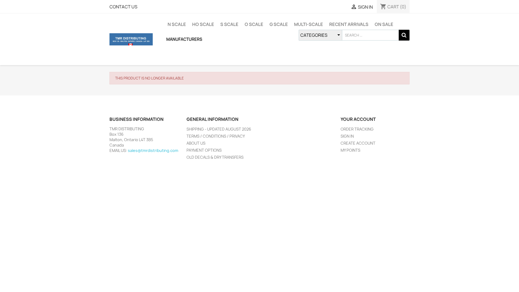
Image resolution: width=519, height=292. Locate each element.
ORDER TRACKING (357, 129)
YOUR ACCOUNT (358, 119)
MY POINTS (350, 150)
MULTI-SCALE (308, 24)
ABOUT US (196, 143)
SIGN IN (347, 136)
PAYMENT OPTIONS (204, 150)
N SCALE (177, 24)
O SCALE (254, 24)
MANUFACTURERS (184, 39)
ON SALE (384, 24)
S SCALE (229, 24)
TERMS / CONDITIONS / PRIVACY (216, 136)
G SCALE (279, 24)
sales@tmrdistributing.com (153, 150)
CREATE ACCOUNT (358, 143)
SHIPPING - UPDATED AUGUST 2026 (219, 129)
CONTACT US (123, 7)
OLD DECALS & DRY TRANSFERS (215, 157)
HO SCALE (203, 24)
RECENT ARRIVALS (348, 24)
